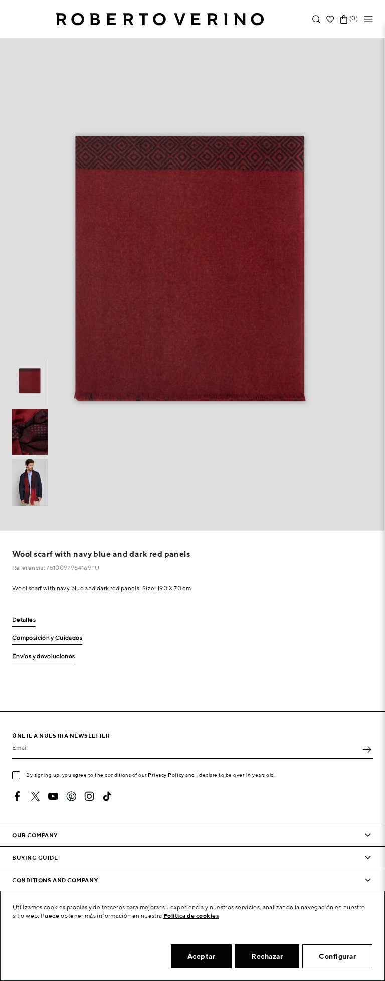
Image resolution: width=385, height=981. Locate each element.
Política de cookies (191, 915)
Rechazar (267, 956)
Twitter (35, 796)
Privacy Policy (166, 775)
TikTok (107, 796)
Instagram (89, 796)
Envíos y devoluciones (43, 656)
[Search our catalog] (316, 19)
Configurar (337, 956)
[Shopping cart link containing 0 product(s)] (343, 19)
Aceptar (201, 956)
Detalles (24, 620)
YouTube (53, 796)
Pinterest (71, 796)
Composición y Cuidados (47, 638)
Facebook (17, 796)
